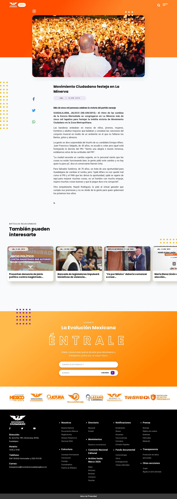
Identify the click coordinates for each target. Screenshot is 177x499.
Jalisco (22, 5)
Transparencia (150, 449)
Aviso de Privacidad (88, 496)
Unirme (105, 373)
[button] (174, 263)
